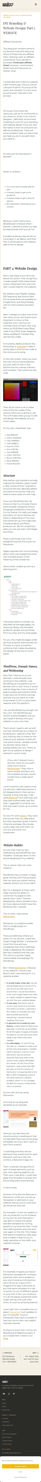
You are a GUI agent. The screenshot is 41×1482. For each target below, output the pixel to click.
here (5, 1338)
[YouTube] (4, 1394)
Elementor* (15, 1312)
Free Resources (7, 1425)
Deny (20, 1472)
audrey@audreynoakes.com (11, 1453)
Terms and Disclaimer (9, 1434)
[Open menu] (26, 4)
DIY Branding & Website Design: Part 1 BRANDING (9, 1357)
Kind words (6, 1410)
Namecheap (13, 768)
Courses (5, 1418)
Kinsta (23, 816)
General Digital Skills (11, 15)
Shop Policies (6, 1437)
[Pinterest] (14, 1394)
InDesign (21, 346)
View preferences (20, 1477)
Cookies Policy (7, 1440)
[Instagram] (9, 1394)
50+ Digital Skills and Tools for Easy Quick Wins (31, 1357)
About (4, 1403)
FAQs (4, 1406)
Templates (5, 1422)
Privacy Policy (6, 1444)
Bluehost (13, 798)
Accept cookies (20, 1466)
